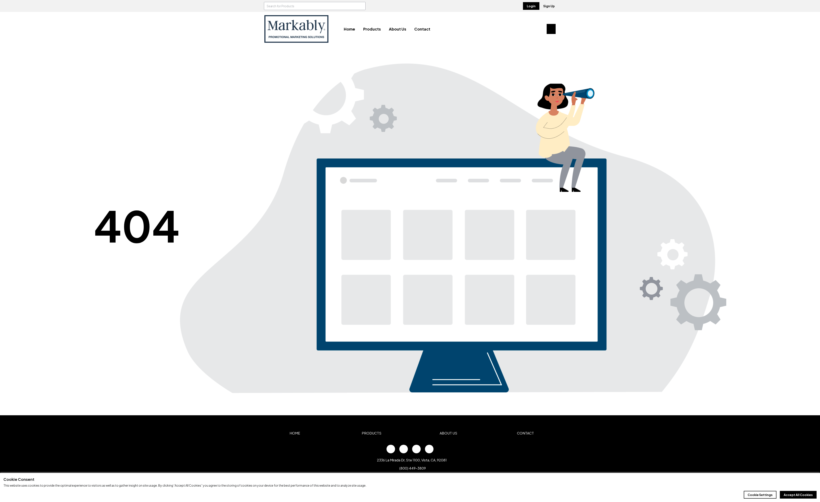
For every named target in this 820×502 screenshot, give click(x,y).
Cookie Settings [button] (760, 495)
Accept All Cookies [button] (798, 495)
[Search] (361, 6)
